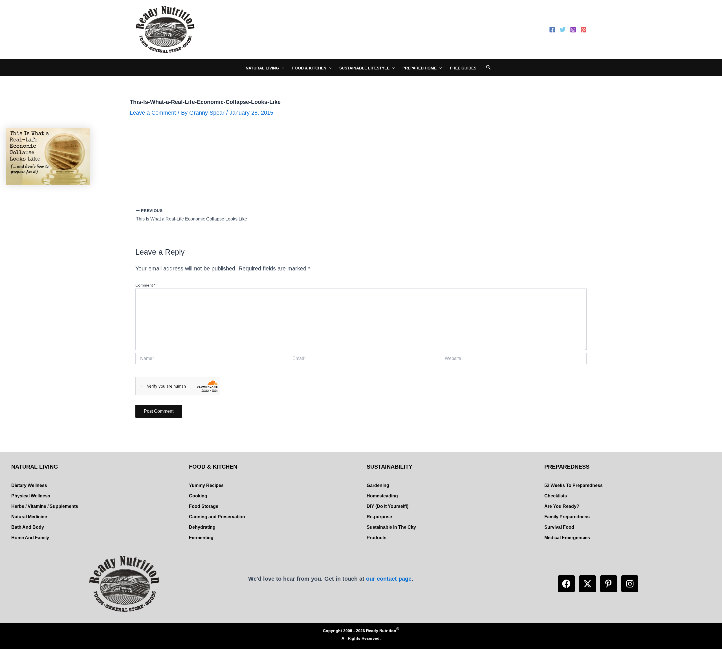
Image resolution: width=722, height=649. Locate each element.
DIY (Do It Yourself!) (387, 506)
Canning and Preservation (217, 516)
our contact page (388, 579)
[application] (281, 68)
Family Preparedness (567, 516)
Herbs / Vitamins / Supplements (44, 506)
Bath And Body (27, 527)
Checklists (555, 495)
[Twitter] (563, 30)
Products (376, 537)
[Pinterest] (583, 30)
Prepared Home (419, 68)
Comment (145, 285)
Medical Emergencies (567, 537)
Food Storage (203, 506)
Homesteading (382, 495)
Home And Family (30, 537)
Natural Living (262, 68)
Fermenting (201, 537)
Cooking (198, 495)
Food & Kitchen (309, 68)
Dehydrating (202, 527)
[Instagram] (573, 30)
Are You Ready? (561, 506)
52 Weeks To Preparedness (573, 485)
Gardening (378, 485)
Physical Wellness (30, 495)
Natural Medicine (29, 516)
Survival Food (559, 527)
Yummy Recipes (206, 485)
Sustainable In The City (391, 527)
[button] (566, 583)
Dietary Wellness (29, 485)
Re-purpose (379, 516)
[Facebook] (552, 30)
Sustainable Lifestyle (364, 68)
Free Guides (463, 68)
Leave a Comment (153, 113)
